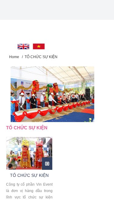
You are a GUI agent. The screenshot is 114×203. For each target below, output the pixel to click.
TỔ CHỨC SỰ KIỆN (41, 57)
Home (14, 57)
